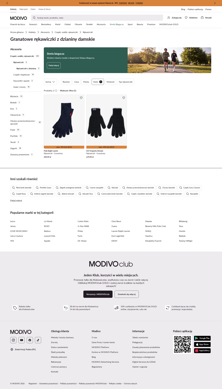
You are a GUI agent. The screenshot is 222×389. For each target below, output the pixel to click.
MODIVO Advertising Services (105, 362)
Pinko (80, 231)
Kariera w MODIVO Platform (105, 352)
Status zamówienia (59, 347)
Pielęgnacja (137, 342)
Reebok (182, 236)
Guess (114, 226)
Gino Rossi (116, 221)
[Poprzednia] (7, 3)
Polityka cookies (115, 383)
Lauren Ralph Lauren (121, 231)
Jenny (13, 226)
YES (12, 241)
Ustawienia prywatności (48, 383)
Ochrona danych (130, 383)
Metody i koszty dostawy (62, 337)
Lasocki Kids (49, 236)
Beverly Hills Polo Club (155, 226)
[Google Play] (202, 338)
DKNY (114, 241)
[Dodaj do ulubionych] (81, 98)
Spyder (47, 241)
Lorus (12, 221)
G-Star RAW (83, 226)
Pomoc (208, 9)
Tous (181, 226)
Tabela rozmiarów (140, 337)
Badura (47, 231)
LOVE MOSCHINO (18, 231)
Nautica (148, 236)
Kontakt (54, 371)
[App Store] (202, 344)
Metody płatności (59, 357)
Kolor (97, 82)
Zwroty (54, 342)
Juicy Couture (16, 236)
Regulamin (33, 383)
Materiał (110, 82)
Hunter (182, 231)
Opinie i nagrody (139, 366)
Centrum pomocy (59, 366)
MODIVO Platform (100, 347)
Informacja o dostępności (143, 357)
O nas (94, 337)
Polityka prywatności (68, 383)
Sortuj (48, 82)
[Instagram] (13, 340)
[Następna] (215, 3)
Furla (80, 236)
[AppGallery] (202, 350)
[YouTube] (21, 340)
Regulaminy (97, 366)
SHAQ (148, 231)
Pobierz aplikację (195, 9)
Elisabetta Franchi (153, 241)
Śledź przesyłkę (58, 352)
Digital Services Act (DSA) (143, 362)
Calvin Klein (83, 221)
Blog (183, 9)
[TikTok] (38, 340)
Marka (86, 82)
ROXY (47, 226)
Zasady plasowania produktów (146, 347)
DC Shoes (82, 241)
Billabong (183, 221)
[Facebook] (30, 340)
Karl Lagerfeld (118, 236)
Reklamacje (56, 362)
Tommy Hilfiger (186, 241)
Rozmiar (66, 82)
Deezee (148, 221)
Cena (76, 82)
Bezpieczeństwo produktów (144, 352)
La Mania (48, 221)
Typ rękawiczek (125, 82)
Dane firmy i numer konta (103, 342)
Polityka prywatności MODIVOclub (93, 383)
